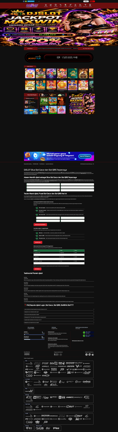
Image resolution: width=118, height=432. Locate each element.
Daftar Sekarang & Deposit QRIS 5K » (40, 224)
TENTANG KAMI (35, 163)
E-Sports (80, 6)
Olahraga (65, 6)
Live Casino (55, 6)
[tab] (44, 94)
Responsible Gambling (28, 163)
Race (60, 6)
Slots (51, 6)
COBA (45, 99)
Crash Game (70, 6)
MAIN (31, 73)
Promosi (90, 6)
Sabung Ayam (85, 6)
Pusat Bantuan (42, 163)
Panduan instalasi (107, 135)
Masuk (86, 1)
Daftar (92, 1)
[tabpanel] (59, 27)
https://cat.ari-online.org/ (88, 332)
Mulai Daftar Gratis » (38, 242)
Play (39, 58)
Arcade (75, 6)
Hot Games (46, 6)
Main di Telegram (31, 1)
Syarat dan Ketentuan (49, 163)
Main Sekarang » (37, 268)
